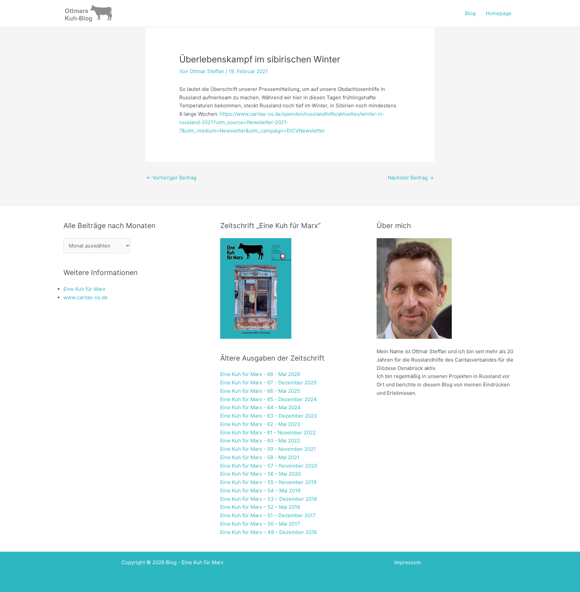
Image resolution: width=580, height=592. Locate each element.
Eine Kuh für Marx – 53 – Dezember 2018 (268, 499)
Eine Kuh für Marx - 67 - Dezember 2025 (268, 382)
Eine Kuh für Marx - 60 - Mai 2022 (260, 440)
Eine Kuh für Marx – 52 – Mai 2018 (260, 507)
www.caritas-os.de (85, 297)
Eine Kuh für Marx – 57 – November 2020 (268, 466)
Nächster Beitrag (411, 177)
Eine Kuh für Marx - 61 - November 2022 (268, 432)
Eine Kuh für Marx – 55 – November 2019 (268, 482)
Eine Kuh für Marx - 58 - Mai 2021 (259, 457)
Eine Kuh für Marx (84, 289)
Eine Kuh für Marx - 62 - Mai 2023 (260, 424)
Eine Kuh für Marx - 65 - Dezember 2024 (268, 399)
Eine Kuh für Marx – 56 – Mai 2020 (260, 474)
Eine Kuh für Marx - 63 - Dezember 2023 (268, 416)
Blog (470, 13)
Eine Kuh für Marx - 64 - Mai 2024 (260, 407)
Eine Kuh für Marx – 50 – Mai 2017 (260, 524)
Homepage (499, 13)
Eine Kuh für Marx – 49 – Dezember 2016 (268, 532)
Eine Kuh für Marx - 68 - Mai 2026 (260, 374)
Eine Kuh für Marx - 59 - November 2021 (268, 449)
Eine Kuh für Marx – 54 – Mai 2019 (260, 490)
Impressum (407, 562)
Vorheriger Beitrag (171, 177)
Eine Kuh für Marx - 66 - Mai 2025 (260, 391)
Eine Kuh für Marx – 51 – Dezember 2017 (268, 515)
